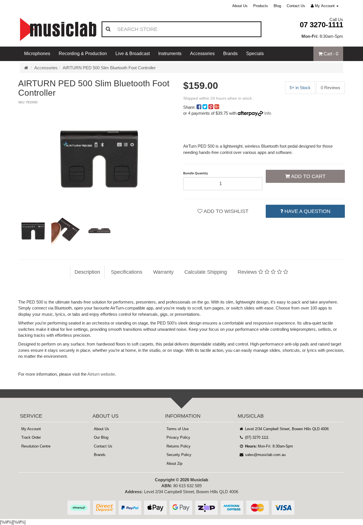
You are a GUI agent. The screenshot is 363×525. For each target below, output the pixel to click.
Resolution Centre (35, 446)
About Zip (174, 463)
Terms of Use (177, 429)
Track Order (31, 437)
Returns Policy (178, 446)
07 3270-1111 (321, 24)
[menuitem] (199, 107)
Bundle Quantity (195, 173)
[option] (99, 157)
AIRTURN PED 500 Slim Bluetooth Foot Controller (109, 67)
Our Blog (101, 437)
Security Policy (178, 455)
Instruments (170, 53)
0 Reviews (330, 87)
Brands (230, 53)
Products (260, 6)
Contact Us (296, 6)
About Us (240, 6)
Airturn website (101, 374)
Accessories (202, 53)
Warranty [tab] (163, 272)
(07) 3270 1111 (256, 437)
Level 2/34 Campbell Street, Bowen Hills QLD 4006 (286, 429)
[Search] (108, 29)
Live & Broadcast (132, 53)
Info (267, 113)
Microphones (37, 53)
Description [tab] (87, 272)
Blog (277, 6)
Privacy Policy (178, 437)
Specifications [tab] (126, 272)
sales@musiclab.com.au (265, 455)
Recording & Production (83, 53)
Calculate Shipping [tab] (205, 272)
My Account (31, 429)
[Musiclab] (58, 29)
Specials (255, 53)
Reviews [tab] (248, 272)
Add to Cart (308, 176)
